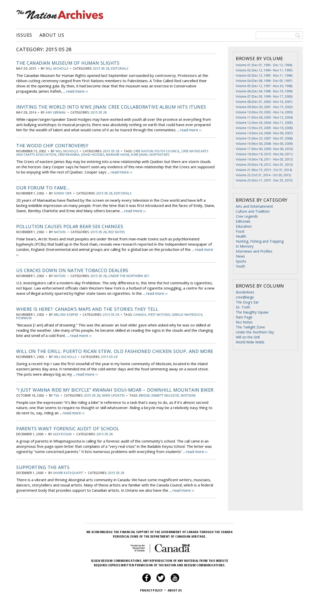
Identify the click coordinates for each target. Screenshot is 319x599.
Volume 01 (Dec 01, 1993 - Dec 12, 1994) (264, 65)
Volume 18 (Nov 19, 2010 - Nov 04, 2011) (264, 154)
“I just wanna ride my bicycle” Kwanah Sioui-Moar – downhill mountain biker (115, 390)
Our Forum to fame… (43, 188)
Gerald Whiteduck (187, 314)
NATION (60, 232)
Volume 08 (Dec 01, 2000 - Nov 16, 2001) (264, 102)
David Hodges (92, 154)
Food (240, 231)
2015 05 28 (101, 68)
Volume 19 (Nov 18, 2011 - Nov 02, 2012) (264, 159)
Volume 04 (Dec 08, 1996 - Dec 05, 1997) (264, 81)
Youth (240, 266)
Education (244, 226)
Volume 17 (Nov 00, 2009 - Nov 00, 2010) (264, 149)
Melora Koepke (66, 314)
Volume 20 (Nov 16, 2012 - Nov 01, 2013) (264, 164)
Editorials (119, 68)
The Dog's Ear (247, 302)
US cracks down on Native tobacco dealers (72, 270)
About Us (51, 35)
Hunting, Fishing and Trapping (260, 241)
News (240, 256)
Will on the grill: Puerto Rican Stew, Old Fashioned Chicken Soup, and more (114, 351)
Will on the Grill (248, 337)
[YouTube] (175, 581)
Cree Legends (247, 216)
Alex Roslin (62, 434)
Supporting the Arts (43, 467)
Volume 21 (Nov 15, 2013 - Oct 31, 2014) (264, 170)
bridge (144, 395)
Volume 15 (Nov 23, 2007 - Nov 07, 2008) (264, 138)
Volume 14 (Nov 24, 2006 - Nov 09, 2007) (264, 133)
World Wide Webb (250, 342)
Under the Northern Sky (128, 276)
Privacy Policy (153, 590)
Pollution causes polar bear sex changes (69, 226)
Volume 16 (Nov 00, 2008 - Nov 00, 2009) (264, 144)
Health (241, 236)
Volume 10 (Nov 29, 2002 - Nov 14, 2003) (264, 112)
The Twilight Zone (250, 327)
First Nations (159, 314)
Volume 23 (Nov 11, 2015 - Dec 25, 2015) (264, 180)
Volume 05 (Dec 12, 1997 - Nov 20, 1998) (264, 86)
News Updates (113, 395)
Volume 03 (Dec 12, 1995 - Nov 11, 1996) (264, 75)
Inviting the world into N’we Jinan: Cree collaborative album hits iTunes (111, 107)
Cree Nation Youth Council (156, 151)
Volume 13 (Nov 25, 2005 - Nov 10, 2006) (264, 128)
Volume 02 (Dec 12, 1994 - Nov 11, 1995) (264, 70)
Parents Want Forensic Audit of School (67, 429)
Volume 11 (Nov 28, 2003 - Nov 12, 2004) (264, 117)
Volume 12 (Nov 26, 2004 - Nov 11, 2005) (264, 123)
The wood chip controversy (52, 146)
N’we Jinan (139, 154)
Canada (139, 314)
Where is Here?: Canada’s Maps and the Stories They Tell (87, 309)
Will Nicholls (57, 68)
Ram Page (244, 317)
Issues (24, 35)
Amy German (56, 112)
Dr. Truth (243, 307)
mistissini (188, 395)
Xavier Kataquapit (68, 473)
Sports (241, 261)
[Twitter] (160, 581)
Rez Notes (116, 232)
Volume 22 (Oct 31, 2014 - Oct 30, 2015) (263, 175)
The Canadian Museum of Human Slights (67, 63)
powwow (24, 318)
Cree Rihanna (69, 154)
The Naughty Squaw (252, 312)
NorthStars (159, 154)
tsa (56, 395)
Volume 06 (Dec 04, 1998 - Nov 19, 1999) (264, 91)
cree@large (245, 297)
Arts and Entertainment (254, 206)
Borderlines (245, 292)
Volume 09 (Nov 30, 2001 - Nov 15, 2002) (264, 107)
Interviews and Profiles (254, 251)
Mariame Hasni (118, 154)
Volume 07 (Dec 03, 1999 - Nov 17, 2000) (264, 96)
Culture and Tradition (253, 211)
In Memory (244, 246)
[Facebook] (146, 581)
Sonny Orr (63, 193)
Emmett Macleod (165, 395)
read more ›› (77, 91)
